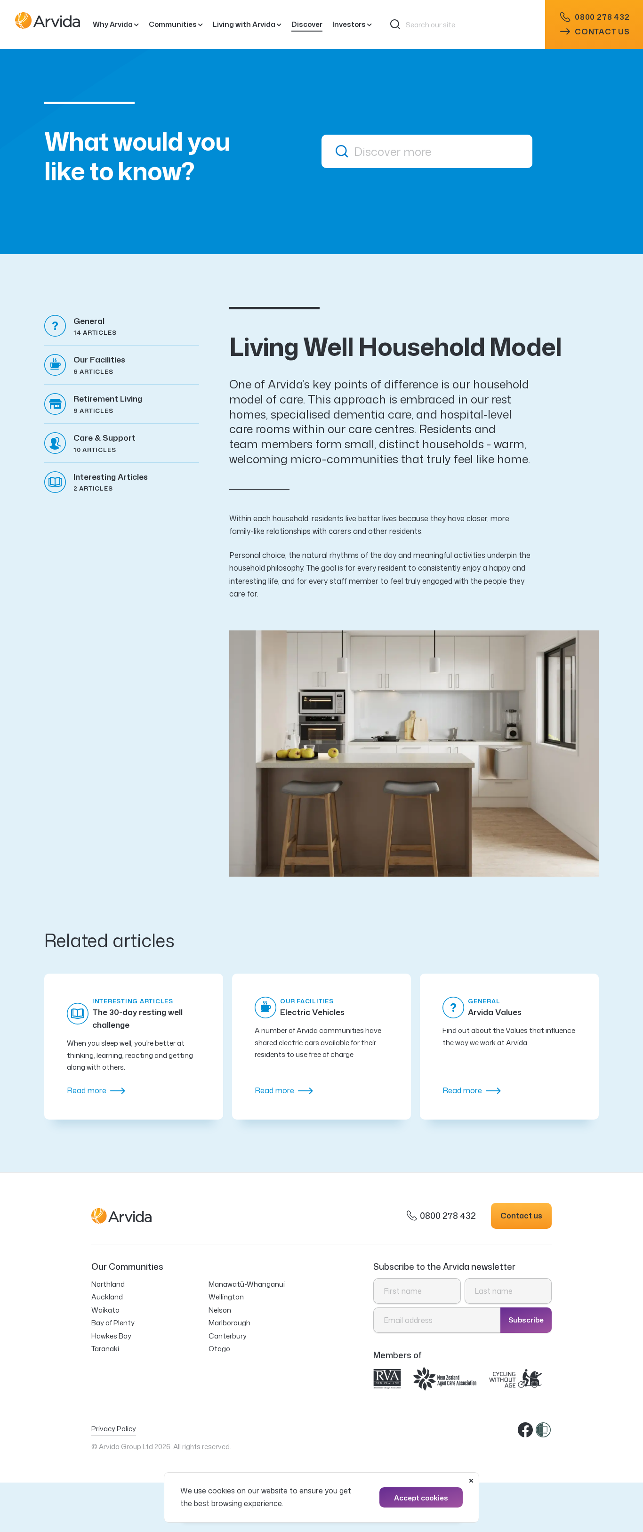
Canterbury (228, 1336)
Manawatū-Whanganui (247, 1284)
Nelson (220, 1310)
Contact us (602, 31)
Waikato (105, 1310)
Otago (219, 1349)
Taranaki (105, 1349)
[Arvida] (47, 24)
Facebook (526, 1430)
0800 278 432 (602, 17)
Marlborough (229, 1323)
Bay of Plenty (113, 1323)
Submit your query (342, 151)
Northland (108, 1284)
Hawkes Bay (111, 1336)
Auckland (107, 1297)
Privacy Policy (113, 1429)
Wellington (226, 1297)
